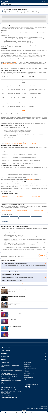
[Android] (26, 386)
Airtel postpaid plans (36, 196)
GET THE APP (42, 255)
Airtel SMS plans (19, 196)
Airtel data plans (5, 196)
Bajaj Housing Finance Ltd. (29, 373)
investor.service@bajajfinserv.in (11, 374)
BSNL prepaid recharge (31, 143)
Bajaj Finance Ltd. (27, 366)
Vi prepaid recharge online (10, 143)
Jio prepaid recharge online (21, 143)
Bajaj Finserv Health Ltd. (28, 377)
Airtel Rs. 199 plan (35, 199)
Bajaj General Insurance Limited (30, 368)
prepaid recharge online (8, 63)
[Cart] (46, 2)
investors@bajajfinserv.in (10, 395)
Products (24, 412)
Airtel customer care (31, 179)
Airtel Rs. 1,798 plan (35, 202)
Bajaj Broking (26, 375)
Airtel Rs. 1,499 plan (20, 199)
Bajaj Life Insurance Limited (29, 370)
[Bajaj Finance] (5, 2)
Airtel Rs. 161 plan (5, 202)
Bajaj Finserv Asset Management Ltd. (31, 379)
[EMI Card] (41, 1)
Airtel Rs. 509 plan (19, 202)
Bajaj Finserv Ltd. (27, 364)
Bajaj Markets (26, 371)
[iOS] (29, 386)
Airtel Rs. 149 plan (5, 199)
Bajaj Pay (16, 62)
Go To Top (24, 341)
